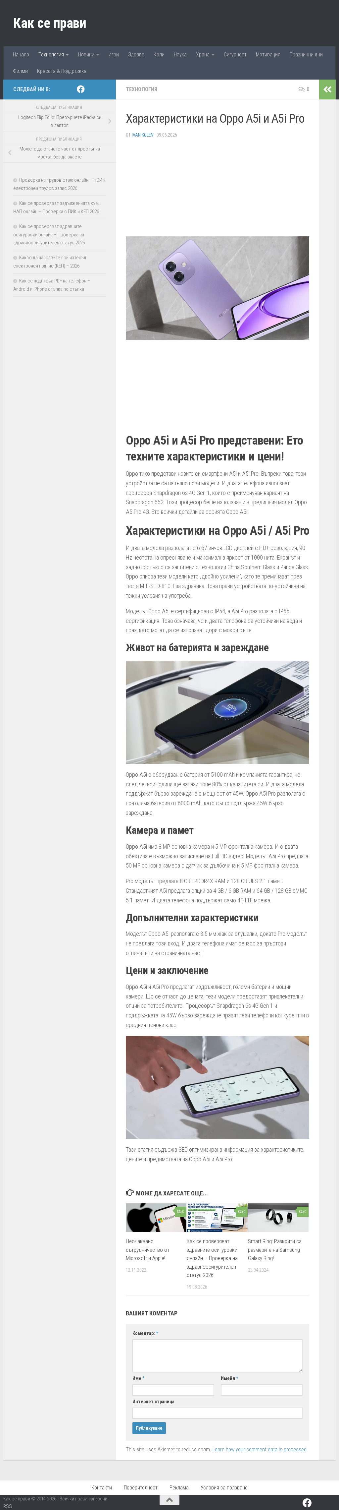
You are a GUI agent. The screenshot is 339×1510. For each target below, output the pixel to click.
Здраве (136, 54)
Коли (159, 54)
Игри (114, 54)
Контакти (101, 1487)
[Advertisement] (217, 190)
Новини (86, 54)
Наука (180, 54)
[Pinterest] (91, 89)
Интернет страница (153, 1401)
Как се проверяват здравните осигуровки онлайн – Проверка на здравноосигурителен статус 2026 (212, 1258)
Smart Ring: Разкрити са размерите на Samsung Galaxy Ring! (275, 1249)
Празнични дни (306, 54)
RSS (7, 1506)
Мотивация (268, 54)
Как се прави (49, 23)
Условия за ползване (224, 1487)
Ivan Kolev (143, 135)
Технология (51, 54)
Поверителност (141, 1487)
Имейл (229, 1378)
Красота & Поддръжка (61, 71)
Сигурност (235, 54)
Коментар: (145, 1333)
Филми (20, 71)
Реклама (179, 1487)
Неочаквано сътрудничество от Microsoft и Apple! (148, 1249)
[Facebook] (81, 89)
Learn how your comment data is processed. (260, 1449)
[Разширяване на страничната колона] (327, 89)
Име (138, 1378)
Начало (21, 54)
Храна (203, 54)
